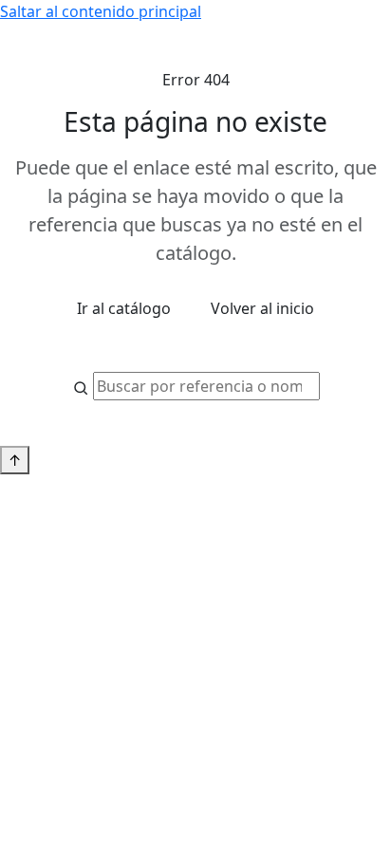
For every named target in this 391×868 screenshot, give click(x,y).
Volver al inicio (262, 308)
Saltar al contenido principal (100, 11)
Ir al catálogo (124, 308)
